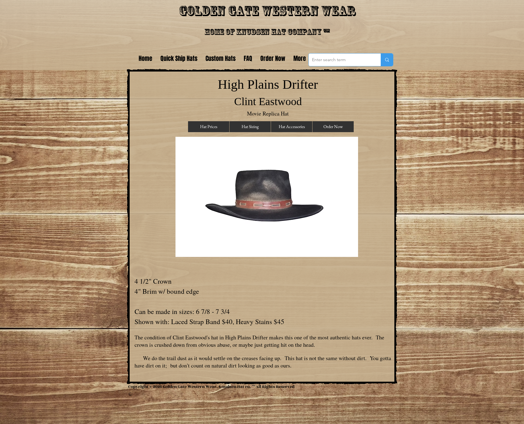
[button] (266, 197)
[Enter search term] (387, 60)
